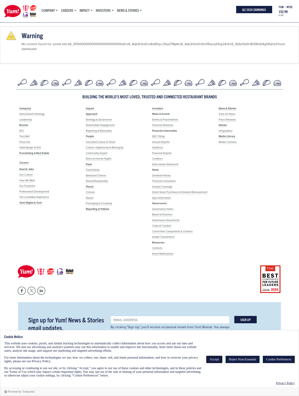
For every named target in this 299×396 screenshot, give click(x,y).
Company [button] (48, 10)
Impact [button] (85, 10)
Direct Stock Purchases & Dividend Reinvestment (179, 192)
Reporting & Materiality (99, 130)
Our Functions (27, 186)
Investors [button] (103, 10)
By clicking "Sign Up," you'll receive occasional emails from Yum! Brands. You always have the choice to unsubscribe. (170, 329)
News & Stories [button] (128, 10)
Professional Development (34, 191)
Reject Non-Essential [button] (242, 359)
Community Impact (96, 153)
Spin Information (161, 198)
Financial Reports (162, 153)
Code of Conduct (161, 225)
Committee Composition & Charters (172, 231)
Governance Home (162, 209)
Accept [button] (214, 359)
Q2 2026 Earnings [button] (254, 10)
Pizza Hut (24, 142)
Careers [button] (67, 10)
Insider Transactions (163, 237)
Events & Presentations (165, 119)
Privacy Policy (285, 383)
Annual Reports (161, 142)
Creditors (157, 158)
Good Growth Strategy (32, 114)
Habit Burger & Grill (30, 147)
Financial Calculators (164, 181)
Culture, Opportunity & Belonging (104, 147)
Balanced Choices (96, 175)
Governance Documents (165, 220)
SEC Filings (158, 136)
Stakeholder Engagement (100, 125)
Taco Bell (24, 136)
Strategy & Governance (99, 119)
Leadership (25, 119)
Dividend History (161, 175)
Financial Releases (162, 125)
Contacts (157, 248)
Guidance (157, 147)
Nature (90, 198)
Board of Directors (162, 214)
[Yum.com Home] (19, 11)
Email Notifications (162, 253)
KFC (21, 130)
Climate (90, 192)
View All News (227, 114)
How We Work (27, 180)
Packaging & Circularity (99, 203)
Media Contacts (228, 142)
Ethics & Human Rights (98, 158)
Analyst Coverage (162, 186)
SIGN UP (245, 320)
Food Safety (92, 169)
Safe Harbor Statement (165, 164)
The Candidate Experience (34, 197)
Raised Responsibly (97, 181)
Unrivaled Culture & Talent (100, 142)
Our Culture (26, 174)
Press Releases (227, 119)
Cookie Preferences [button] (278, 359)
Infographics (225, 130)
